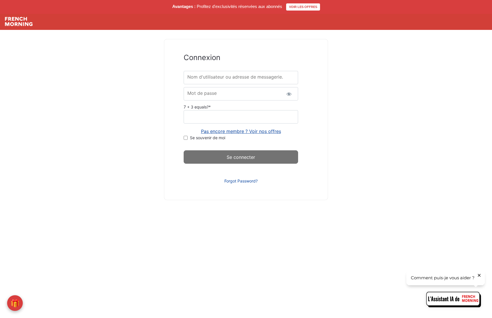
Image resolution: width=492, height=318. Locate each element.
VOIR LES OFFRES (303, 7)
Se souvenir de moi (207, 137)
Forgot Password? (241, 181)
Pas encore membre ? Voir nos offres (241, 131)
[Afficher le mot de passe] (289, 93)
